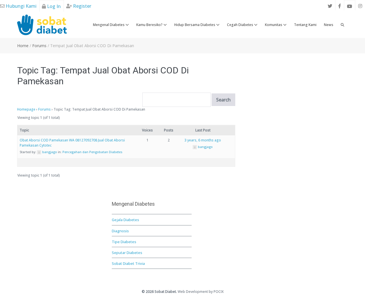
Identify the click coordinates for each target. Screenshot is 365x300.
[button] (342, 25)
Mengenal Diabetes (109, 24)
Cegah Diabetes (240, 24)
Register (81, 6)
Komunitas (274, 24)
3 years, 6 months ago (202, 140)
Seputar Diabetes (127, 252)
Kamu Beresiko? (149, 24)
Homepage (26, 109)
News (328, 24)
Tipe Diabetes (124, 241)
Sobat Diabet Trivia (128, 263)
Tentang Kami (305, 24)
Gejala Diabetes (125, 219)
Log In (53, 6)
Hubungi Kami (20, 6)
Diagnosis (120, 230)
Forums (44, 109)
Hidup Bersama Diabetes (195, 24)
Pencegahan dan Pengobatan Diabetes (92, 152)
